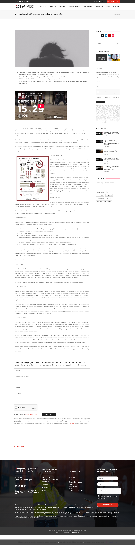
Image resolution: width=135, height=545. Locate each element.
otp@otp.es (25, 1)
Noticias (109, 198)
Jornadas (99, 185)
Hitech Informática (74, 532)
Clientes (62, 6)
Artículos (99, 182)
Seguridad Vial (100, 192)
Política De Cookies (113, 542)
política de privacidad (31, 414)
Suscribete (101, 102)
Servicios (53, 6)
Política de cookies (63, 530)
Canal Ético (83, 530)
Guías (106, 185)
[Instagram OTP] (102, 1)
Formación (99, 6)
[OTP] (25, 6)
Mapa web (55, 530)
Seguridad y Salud (74, 6)
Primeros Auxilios (109, 182)
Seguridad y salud (75, 482)
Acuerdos (113, 189)
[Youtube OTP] (100, 1)
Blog (108, 6)
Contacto (116, 6)
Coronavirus (100, 195)
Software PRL (88, 6)
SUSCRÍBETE (107, 505)
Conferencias (100, 198)
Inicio (50, 530)
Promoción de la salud (102, 189)
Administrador (19, 446)
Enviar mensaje (49, 414)
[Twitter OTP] (94, 1)
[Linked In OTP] (97, 1)
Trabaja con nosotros (76, 491)
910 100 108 (18, 1)
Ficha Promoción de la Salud (104, 201)
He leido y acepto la (26, 414)
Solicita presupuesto (113, 1)
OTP (108, 192)
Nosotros (43, 6)
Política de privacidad (74, 530)
